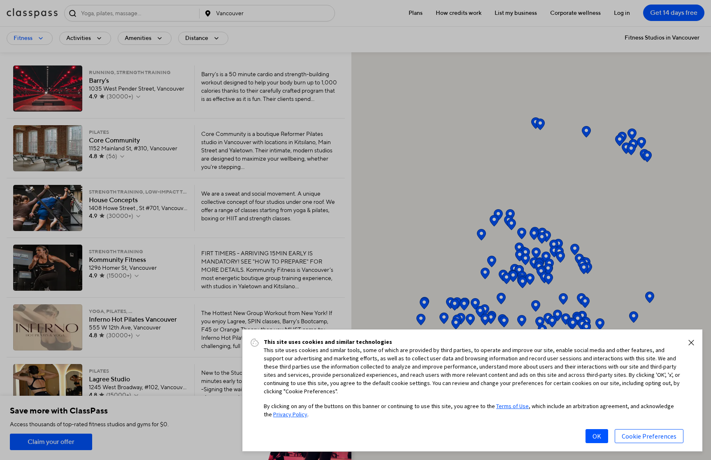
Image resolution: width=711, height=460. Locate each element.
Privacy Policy (290, 414)
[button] (691, 343)
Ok (596, 436)
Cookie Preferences (649, 436)
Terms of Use (512, 406)
